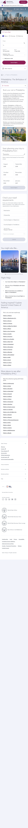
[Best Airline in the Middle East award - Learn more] (4, 529)
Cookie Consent (5, 548)
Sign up (22, 9)
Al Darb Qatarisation (5, 455)
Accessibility (21, 539)
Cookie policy (5, 539)
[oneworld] (5, 9)
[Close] (1, 2)
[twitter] (6, 499)
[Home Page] (2, 75)
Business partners (5, 474)
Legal (11, 539)
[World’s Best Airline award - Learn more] (4, 510)
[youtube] (12, 499)
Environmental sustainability (7, 459)
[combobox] (13, 154)
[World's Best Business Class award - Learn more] (4, 516)
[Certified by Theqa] (7, 487)
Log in (17, 9)
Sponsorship (4, 453)
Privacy (15, 539)
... (4, 74)
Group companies (5, 464)
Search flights (14, 187)
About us (3, 446)
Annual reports (4, 457)
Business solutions (5, 469)
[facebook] (3, 499)
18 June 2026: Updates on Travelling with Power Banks (14, 5)
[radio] (8, 164)
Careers (2, 448)
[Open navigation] (25, 9)
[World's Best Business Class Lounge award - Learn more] (4, 523)
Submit (14, 239)
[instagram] (15, 499)
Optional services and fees (8, 543)
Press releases (4, 451)
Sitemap (19, 545)
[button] (14, 85)
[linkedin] (9, 499)
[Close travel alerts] (25, 5)
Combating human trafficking (8, 541)
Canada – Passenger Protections (9, 545)
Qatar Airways (4, 443)
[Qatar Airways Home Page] (3, 9)
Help (2, 478)
